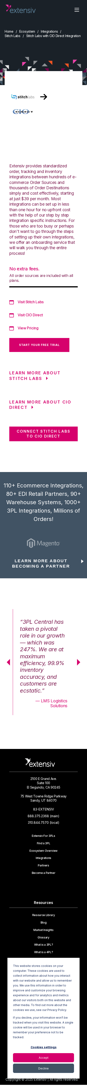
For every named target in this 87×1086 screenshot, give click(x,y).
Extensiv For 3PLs (43, 836)
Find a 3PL (43, 843)
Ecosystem (27, 31)
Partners (43, 865)
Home (9, 31)
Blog (44, 922)
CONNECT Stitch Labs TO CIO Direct (43, 433)
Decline (43, 1068)
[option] (43, 543)
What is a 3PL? (43, 944)
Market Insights (43, 930)
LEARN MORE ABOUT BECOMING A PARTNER (41, 564)
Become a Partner (43, 873)
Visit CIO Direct (30, 315)
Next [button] (80, 662)
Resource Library (43, 915)
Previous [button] (6, 662)
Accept (43, 1057)
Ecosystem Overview (43, 850)
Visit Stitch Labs (31, 302)
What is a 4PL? (43, 952)
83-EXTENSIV (43, 809)
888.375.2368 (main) (43, 816)
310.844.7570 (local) (43, 822)
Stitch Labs (12, 36)
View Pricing (28, 328)
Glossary (43, 937)
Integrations (49, 31)
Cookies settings (44, 1047)
